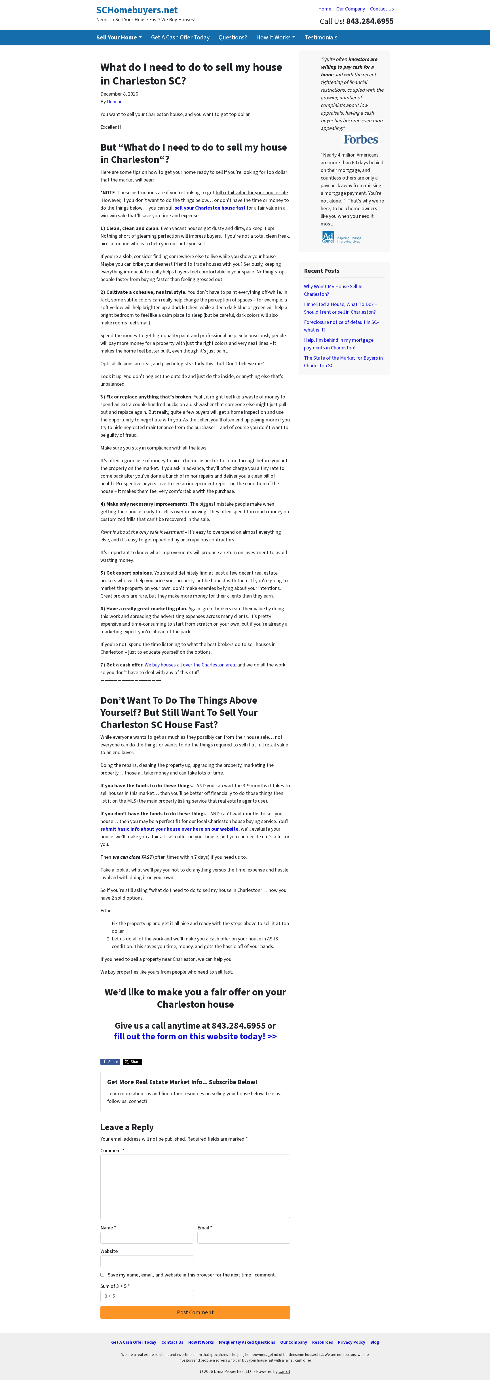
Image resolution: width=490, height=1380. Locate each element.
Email (204, 1227)
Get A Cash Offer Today (180, 37)
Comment (112, 1150)
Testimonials (321, 37)
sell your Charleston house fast (210, 208)
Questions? (233, 37)
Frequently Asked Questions (247, 1342)
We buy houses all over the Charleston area (190, 664)
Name (108, 1227)
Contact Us (382, 8)
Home (324, 8)
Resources (322, 1342)
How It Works (273, 37)
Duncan (114, 101)
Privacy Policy (351, 1342)
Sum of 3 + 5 (115, 1286)
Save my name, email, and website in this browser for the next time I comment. (192, 1274)
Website (109, 1251)
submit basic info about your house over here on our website (169, 829)
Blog (374, 1342)
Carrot (284, 1371)
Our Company (350, 8)
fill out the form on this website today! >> (195, 1036)
